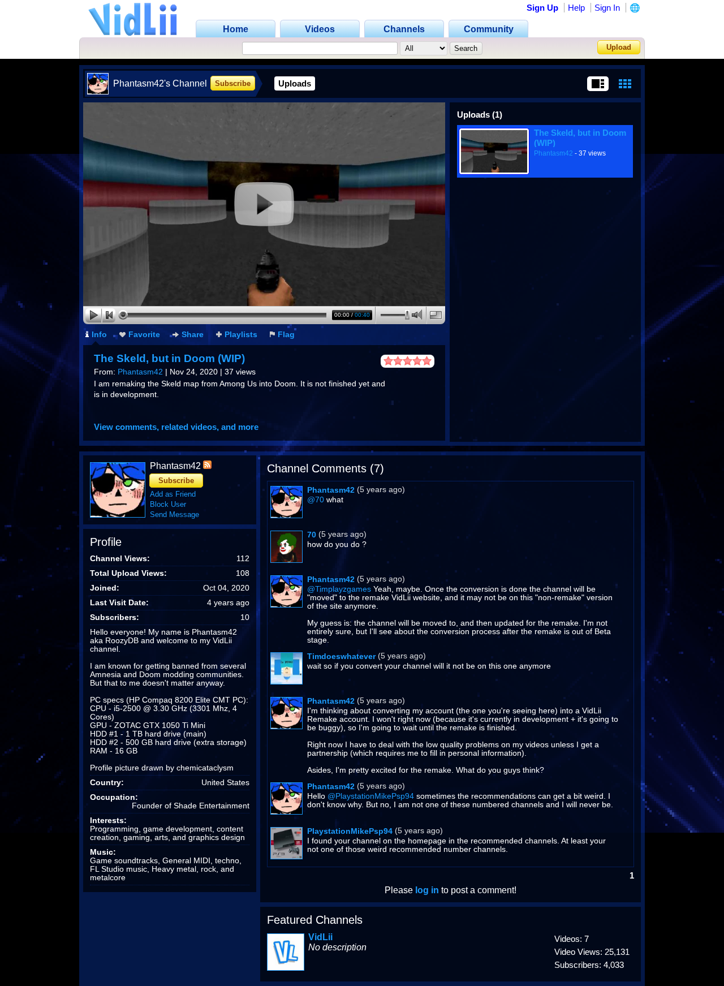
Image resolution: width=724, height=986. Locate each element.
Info (99, 334)
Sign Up (542, 7)
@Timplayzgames (339, 589)
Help (576, 7)
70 (311, 534)
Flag (286, 334)
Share (193, 334)
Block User (168, 504)
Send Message (174, 514)
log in (427, 890)
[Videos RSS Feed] (207, 466)
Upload (618, 47)
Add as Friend (173, 494)
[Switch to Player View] (598, 83)
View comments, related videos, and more (176, 427)
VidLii (320, 937)
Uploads (294, 83)
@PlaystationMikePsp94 (370, 796)
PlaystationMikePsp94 (350, 831)
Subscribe (233, 83)
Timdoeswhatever (341, 656)
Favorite (144, 334)
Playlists (241, 334)
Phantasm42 (140, 371)
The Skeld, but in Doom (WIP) (169, 358)
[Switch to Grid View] (625, 83)
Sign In (607, 7)
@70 (315, 500)
